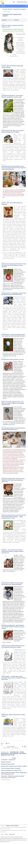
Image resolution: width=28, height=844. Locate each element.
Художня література (6, 762)
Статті (2, 834)
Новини (6, 834)
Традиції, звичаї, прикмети (12, 825)
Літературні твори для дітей (7, 764)
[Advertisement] (7, 802)
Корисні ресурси (12, 834)
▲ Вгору (3, 6)
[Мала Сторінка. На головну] (2, 3)
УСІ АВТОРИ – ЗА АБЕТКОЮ (8, 759)
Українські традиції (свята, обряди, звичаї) (11, 770)
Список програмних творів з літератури (10, 768)
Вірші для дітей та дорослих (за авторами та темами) (14, 766)
